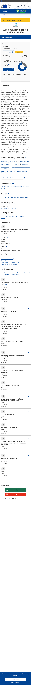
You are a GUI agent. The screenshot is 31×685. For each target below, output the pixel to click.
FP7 (4, 14)
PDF (17, 494)
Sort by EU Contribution (15, 273)
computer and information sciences (21, 167)
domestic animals (6, 173)
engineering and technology (8, 161)
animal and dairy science (20, 171)
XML (17, 490)
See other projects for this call (8, 208)
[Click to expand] (28, 279)
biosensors (25, 164)
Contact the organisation (8, 259)
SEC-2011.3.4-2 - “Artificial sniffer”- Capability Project (14, 197)
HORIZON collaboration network (10, 264)
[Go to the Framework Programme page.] (15, 25)
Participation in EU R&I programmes (11, 263)
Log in (18, 6)
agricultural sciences (6, 171)
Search (24, 6)
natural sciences (5, 167)
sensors (17, 164)
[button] (21, 6)
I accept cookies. (15, 679)
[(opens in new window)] (6, 5)
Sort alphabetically (5, 273)
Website (5, 261)
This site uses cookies (8, 673)
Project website (8, 52)
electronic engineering (6, 164)
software (5, 168)
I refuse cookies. (15, 682)
